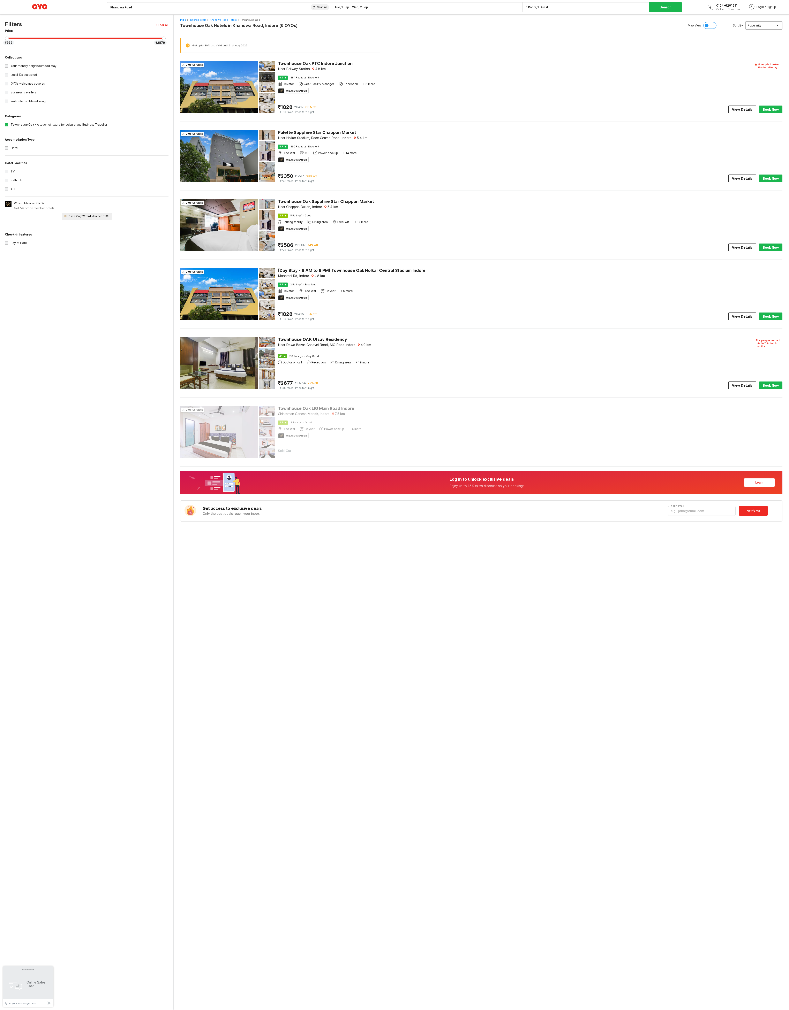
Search (665, 7)
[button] (162, 25)
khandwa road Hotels (223, 19)
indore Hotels (198, 19)
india (183, 19)
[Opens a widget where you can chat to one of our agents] (28, 986)
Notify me (753, 510)
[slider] (7, 38)
